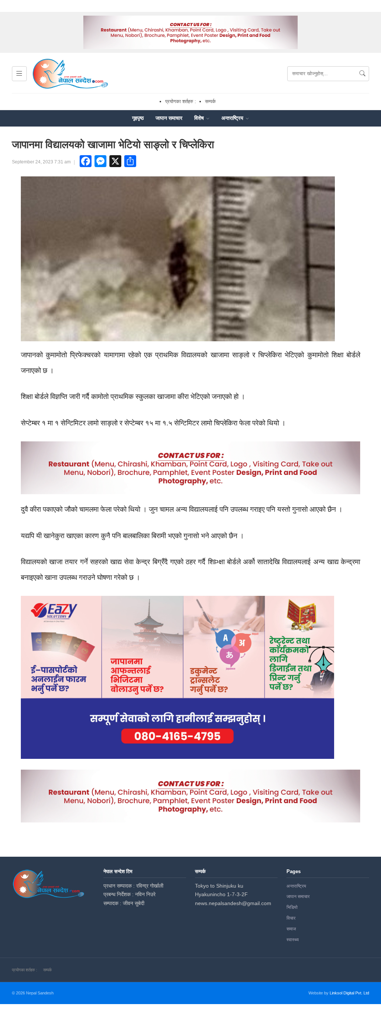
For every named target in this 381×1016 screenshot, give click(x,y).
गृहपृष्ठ (138, 118)
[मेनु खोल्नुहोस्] (19, 73)
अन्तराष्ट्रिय (233, 118)
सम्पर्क (210, 101)
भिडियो (292, 907)
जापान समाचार (169, 118)
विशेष (199, 118)
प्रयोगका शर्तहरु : (180, 101)
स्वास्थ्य (292, 939)
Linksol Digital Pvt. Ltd (349, 993)
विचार (290, 918)
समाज (291, 929)
